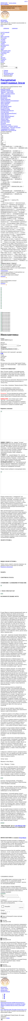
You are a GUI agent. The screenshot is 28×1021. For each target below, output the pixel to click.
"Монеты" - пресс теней (7, 92)
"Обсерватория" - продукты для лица (10, 127)
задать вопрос (12, 3)
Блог (2, 1009)
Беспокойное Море (6, 96)
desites (8, 1018)
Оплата (19, 1009)
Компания (3, 1002)
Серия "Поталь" (5, 114)
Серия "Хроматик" (6, 117)
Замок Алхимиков (5, 102)
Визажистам (4, 98)
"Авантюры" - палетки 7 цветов (9, 126)
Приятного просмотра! (7, 567)
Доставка (14, 1009)
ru (26, 1)
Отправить (3, 913)
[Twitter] (4, 997)
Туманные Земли (15, 82)
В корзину (3, 347)
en (25, 1)
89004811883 (4, 3)
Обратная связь (7, 1009)
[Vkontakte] (4, 994)
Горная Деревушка (5, 99)
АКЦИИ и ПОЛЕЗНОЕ (7, 90)
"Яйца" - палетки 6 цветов (8, 93)
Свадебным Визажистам (7, 110)
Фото (2, 901)
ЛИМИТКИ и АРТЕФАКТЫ (8, 130)
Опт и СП (24, 1009)
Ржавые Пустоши (5, 109)
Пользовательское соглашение (13, 1004)
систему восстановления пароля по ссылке (10, 8)
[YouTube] (4, 995)
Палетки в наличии (6, 124)
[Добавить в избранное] (18, 349)
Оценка (3, 910)
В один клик (4, 349)
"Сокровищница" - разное (7, 128)
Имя (2, 895)
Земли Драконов (5, 103)
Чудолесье (3, 123)
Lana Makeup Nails (20, 825)
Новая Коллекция (5, 89)
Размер (2, 338)
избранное (6, 28)
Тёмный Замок (4, 119)
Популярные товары (6, 106)
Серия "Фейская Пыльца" (7, 116)
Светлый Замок (5, 112)
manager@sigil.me (5, 991)
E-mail (2, 896)
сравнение (15, 28)
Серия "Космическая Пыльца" (9, 113)
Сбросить (14, 263)
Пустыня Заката (5, 107)
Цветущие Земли (5, 121)
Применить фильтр (5, 263)
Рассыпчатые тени (5, 95)
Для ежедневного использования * (10, 100)
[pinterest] (4, 998)
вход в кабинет (5, 4)
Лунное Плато (4, 105)
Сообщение (4, 900)
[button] (14, 309)
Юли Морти (22, 837)
